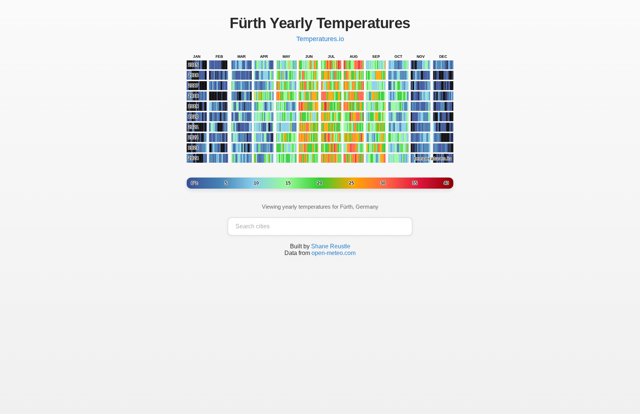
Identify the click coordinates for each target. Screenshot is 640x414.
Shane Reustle (330, 246)
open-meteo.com (333, 253)
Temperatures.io (320, 39)
